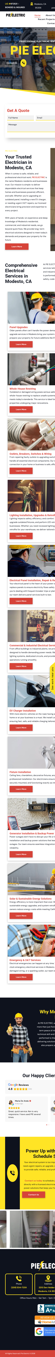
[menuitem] (37, 15)
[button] (5, 1109)
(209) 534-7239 (19, 1287)
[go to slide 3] (50, 1244)
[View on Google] (10, 1102)
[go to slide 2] (48, 1244)
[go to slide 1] (46, 1244)
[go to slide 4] (52, 1244)
